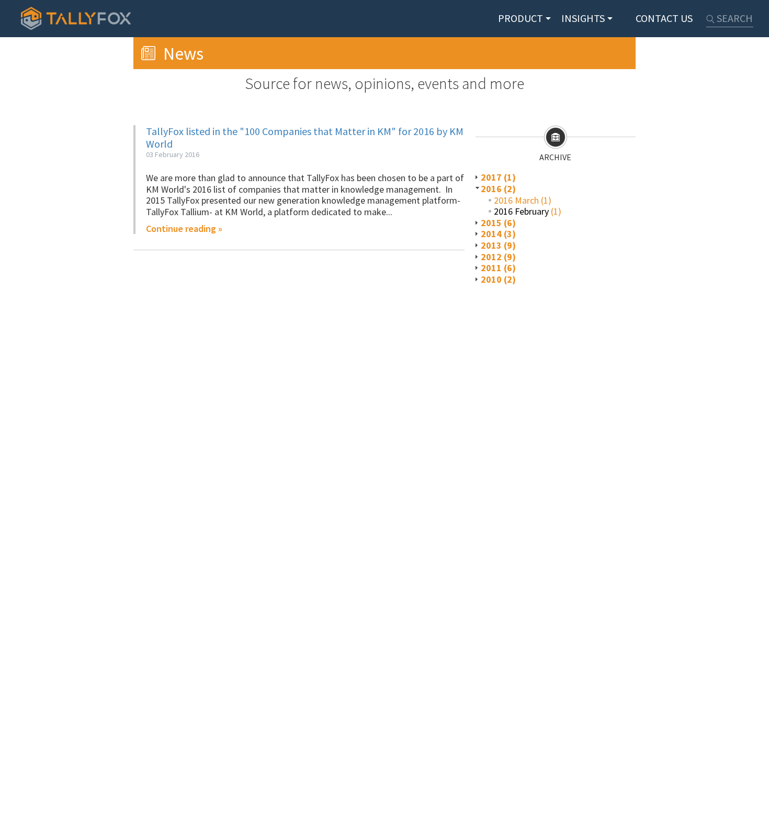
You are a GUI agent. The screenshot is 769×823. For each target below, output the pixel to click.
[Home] (76, 18)
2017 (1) (498, 177)
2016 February (521, 211)
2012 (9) (498, 257)
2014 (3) (498, 234)
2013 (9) (498, 245)
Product (520, 18)
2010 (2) (498, 279)
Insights (583, 18)
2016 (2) (498, 189)
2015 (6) (498, 223)
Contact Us (664, 18)
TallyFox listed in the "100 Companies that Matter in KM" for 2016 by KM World (304, 137)
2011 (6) (498, 268)
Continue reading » (184, 229)
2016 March (516, 200)
